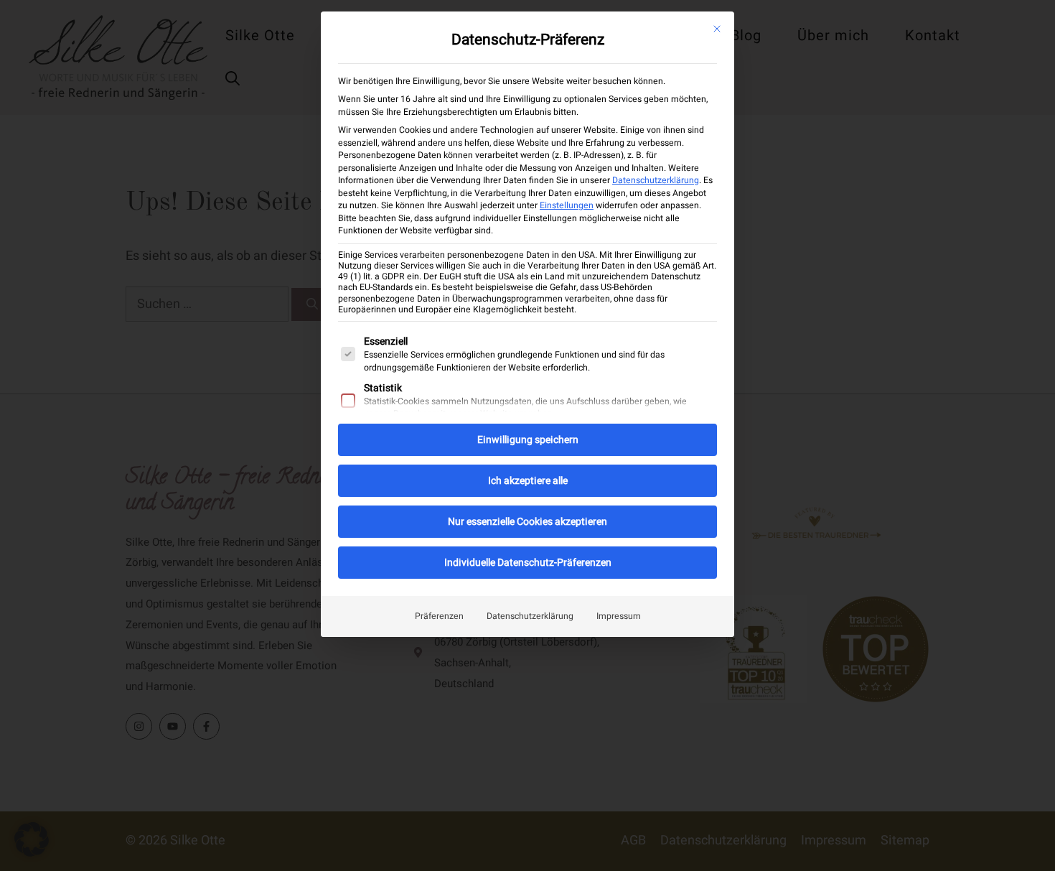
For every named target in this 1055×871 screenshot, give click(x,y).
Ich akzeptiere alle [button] (528, 480)
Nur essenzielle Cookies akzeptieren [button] (527, 521)
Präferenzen (439, 616)
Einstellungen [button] (567, 205)
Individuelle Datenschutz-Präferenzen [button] (527, 562)
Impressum (618, 616)
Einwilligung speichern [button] (527, 439)
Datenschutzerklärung (655, 180)
